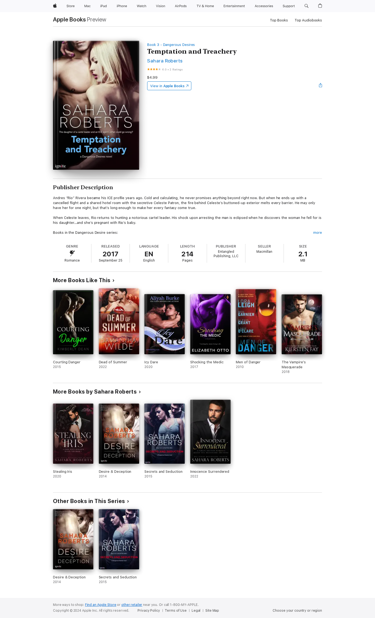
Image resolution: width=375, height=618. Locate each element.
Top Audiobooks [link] (308, 20)
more (317, 232)
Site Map (212, 610)
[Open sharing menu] (321, 86)
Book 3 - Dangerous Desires (171, 45)
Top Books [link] (279, 20)
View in (167, 86)
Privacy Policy (149, 610)
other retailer (131, 605)
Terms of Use (176, 610)
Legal (196, 610)
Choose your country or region (297, 610)
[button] (306, 6)
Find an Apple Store (100, 605)
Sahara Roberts (165, 61)
